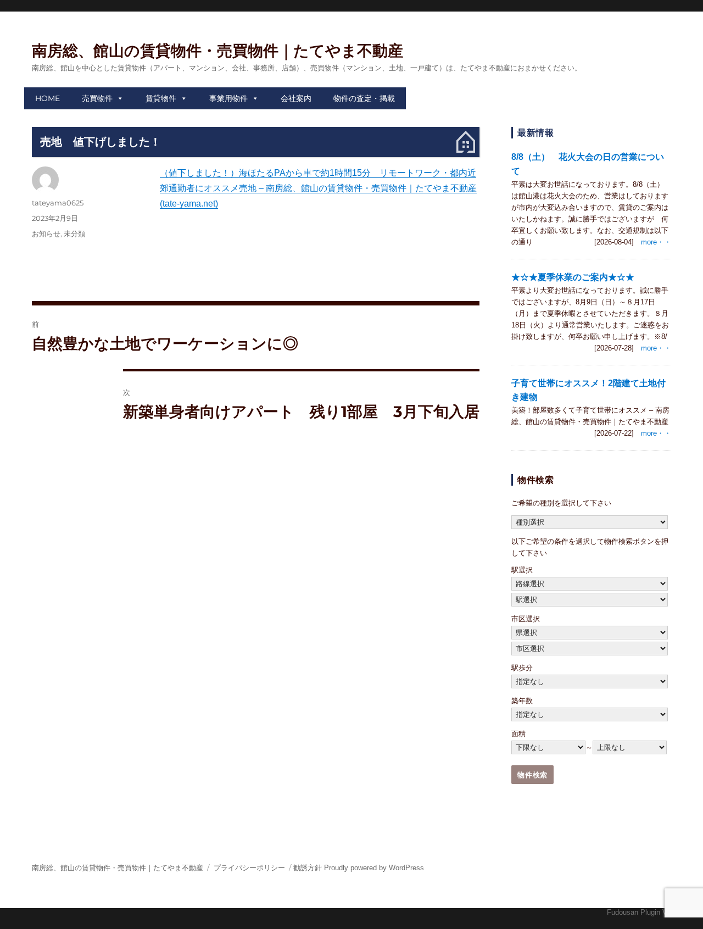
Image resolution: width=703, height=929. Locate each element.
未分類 (74, 233)
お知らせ (46, 233)
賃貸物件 (161, 98)
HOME (47, 98)
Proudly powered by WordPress (374, 868)
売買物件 (97, 98)
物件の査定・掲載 (364, 98)
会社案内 (296, 98)
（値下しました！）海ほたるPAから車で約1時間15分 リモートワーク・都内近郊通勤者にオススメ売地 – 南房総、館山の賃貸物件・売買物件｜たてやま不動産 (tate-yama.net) (318, 188)
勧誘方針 (307, 868)
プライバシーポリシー (249, 868)
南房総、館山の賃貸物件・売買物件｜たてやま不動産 (217, 50)
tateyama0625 (57, 202)
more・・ (656, 242)
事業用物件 (228, 98)
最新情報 (535, 132)
